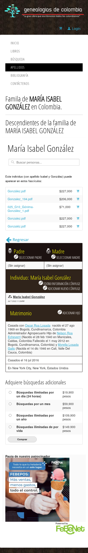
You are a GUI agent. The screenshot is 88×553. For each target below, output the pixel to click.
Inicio (15, 43)
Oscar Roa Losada (37, 325)
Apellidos (18, 67)
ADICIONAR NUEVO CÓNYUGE (63, 288)
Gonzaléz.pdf (17, 226)
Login (76, 28)
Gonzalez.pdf (17, 218)
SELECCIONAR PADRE (30, 257)
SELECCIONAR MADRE (68, 257)
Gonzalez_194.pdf (20, 199)
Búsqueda (18, 59)
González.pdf (17, 191)
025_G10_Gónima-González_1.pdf (21, 209)
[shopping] (61, 28)
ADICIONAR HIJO (71, 313)
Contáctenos (20, 83)
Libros (15, 51)
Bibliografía (19, 75)
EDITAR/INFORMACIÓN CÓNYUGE (61, 283)
